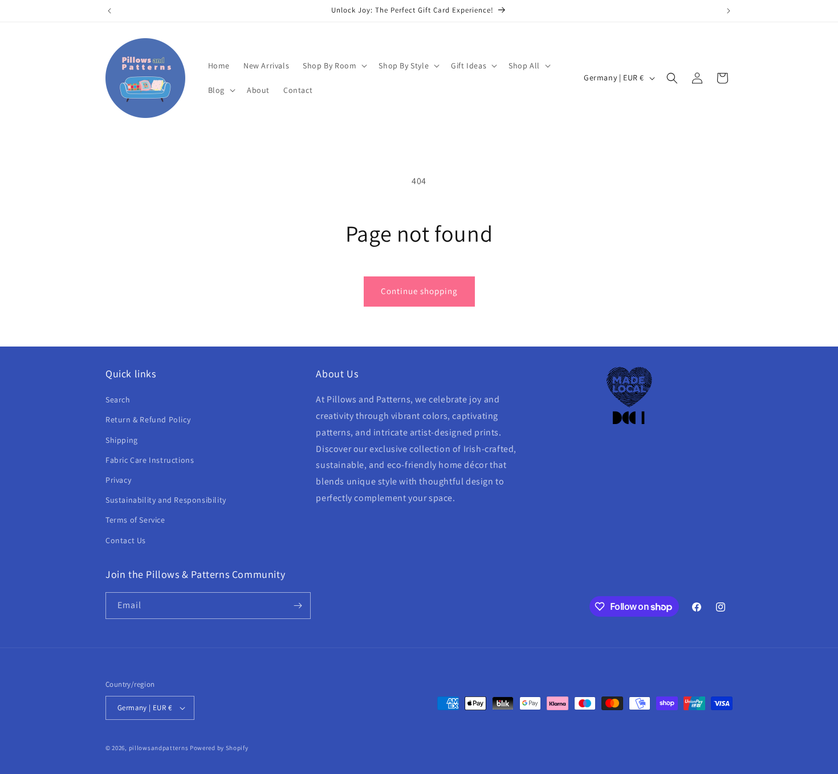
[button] (334, 66)
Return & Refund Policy (147, 419)
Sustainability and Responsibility (165, 500)
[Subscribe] (297, 605)
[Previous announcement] (109, 11)
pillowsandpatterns (159, 748)
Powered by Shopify (219, 748)
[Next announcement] (728, 11)
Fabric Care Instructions (149, 460)
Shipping (121, 440)
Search (118, 399)
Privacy (118, 480)
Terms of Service (135, 520)
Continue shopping (419, 291)
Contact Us (125, 540)
